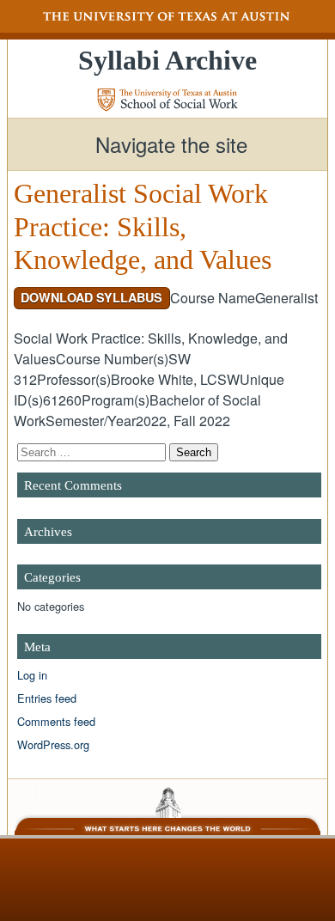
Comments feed (56, 721)
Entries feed (46, 698)
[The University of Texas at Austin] (167, 16)
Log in (32, 675)
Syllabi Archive (167, 60)
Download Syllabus (91, 297)
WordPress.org (53, 744)
